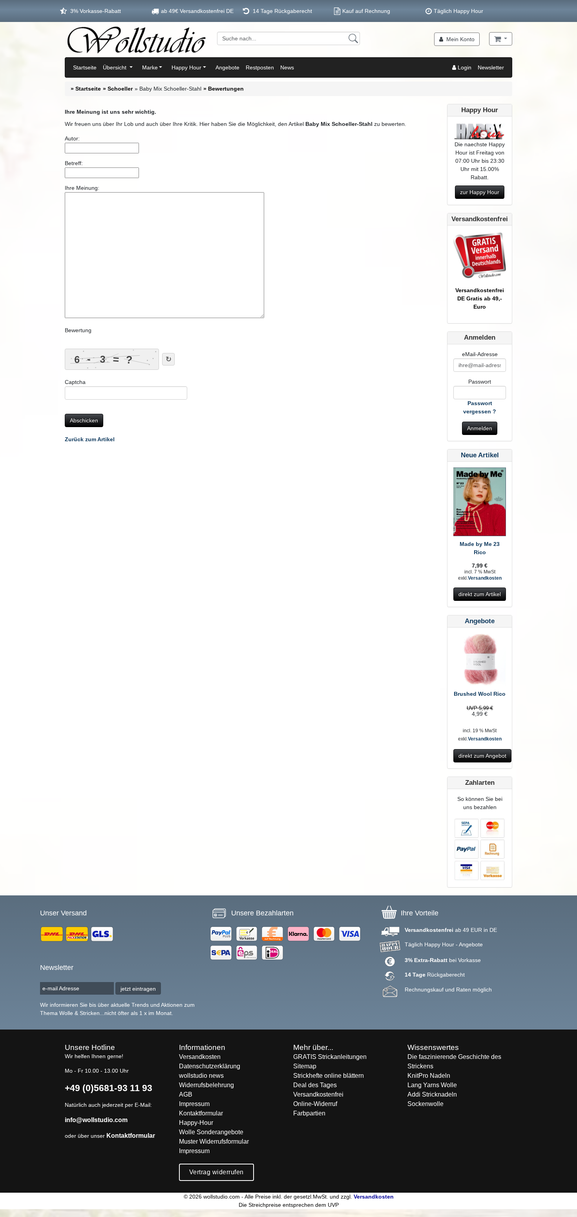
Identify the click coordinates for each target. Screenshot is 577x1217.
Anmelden (479, 428)
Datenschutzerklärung (209, 1066)
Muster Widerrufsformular (214, 1141)
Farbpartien (309, 1113)
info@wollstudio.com (96, 1120)
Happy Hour (186, 67)
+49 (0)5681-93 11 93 (108, 1088)
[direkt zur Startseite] (136, 39)
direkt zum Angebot (482, 756)
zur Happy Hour (479, 192)
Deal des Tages (315, 1085)
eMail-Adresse (480, 354)
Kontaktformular (130, 1135)
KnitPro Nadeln (428, 1075)
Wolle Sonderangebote (211, 1132)
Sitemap (304, 1066)
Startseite (85, 67)
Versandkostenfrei (318, 1094)
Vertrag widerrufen (216, 1172)
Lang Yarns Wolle (432, 1085)
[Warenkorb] (500, 38)
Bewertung (78, 330)
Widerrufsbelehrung (206, 1085)
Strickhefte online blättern (328, 1075)
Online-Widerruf (315, 1104)
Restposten (260, 67)
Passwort (479, 381)
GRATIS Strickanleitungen (330, 1056)
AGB (185, 1094)
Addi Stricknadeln (432, 1094)
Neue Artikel (480, 455)
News (287, 67)
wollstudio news (201, 1075)
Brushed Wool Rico (480, 694)
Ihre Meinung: (82, 188)
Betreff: (74, 163)
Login (463, 67)
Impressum (194, 1104)
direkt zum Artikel (479, 594)
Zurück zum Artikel (90, 439)
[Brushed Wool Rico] (479, 661)
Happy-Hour (196, 1122)
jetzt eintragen (138, 989)
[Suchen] (353, 38)
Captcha (75, 382)
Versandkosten (485, 578)
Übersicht (115, 67)
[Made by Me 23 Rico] (479, 503)
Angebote (227, 67)
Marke (150, 67)
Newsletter (491, 67)
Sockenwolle (425, 1104)
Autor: (72, 138)
